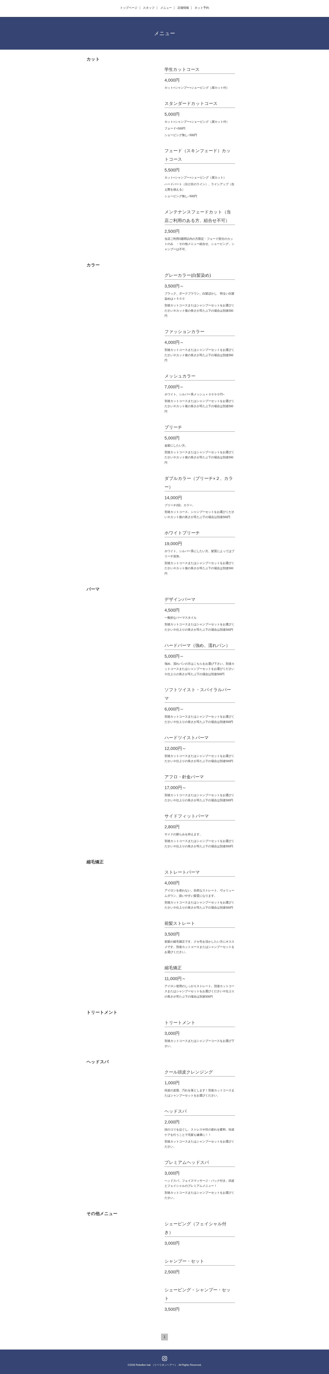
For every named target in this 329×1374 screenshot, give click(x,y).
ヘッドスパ (175, 1111)
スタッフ (149, 7)
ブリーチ (173, 427)
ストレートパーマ (182, 872)
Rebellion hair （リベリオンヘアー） (156, 1364)
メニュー (166, 7)
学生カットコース (182, 69)
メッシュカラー (180, 376)
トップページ (128, 7)
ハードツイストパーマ (186, 737)
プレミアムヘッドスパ (186, 1162)
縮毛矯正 (173, 967)
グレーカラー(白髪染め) (187, 275)
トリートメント (180, 1022)
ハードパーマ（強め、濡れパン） (197, 645)
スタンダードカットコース (191, 103)
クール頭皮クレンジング (188, 1072)
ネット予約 (201, 7)
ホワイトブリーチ (182, 532)
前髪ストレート (179, 923)
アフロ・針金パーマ (184, 776)
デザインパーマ (180, 599)
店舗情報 (183, 7)
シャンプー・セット (184, 1261)
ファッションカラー (184, 331)
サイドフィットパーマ (186, 816)
